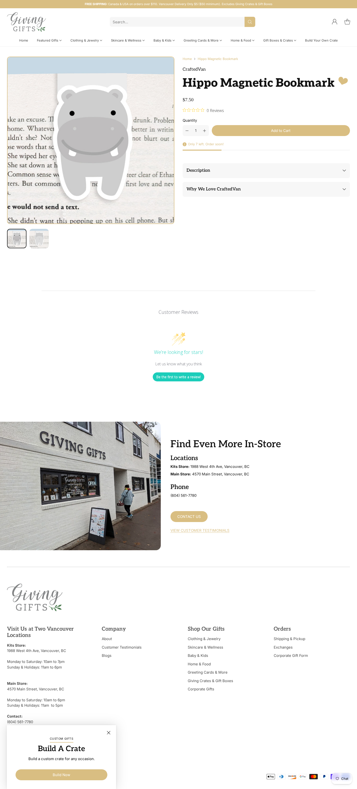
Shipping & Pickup (289, 638)
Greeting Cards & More (208, 672)
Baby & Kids (198, 655)
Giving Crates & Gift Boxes (210, 680)
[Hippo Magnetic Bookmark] (91, 140)
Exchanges (283, 647)
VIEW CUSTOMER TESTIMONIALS (200, 530)
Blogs (106, 655)
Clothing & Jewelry (204, 638)
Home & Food (199, 664)
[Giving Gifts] (26, 22)
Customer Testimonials (122, 647)
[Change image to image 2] (39, 238)
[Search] (250, 22)
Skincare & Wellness (205, 647)
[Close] (108, 732)
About (107, 638)
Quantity (190, 120)
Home (187, 59)
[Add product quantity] (204, 130)
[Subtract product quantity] (187, 130)
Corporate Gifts (201, 689)
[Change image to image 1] (16, 238)
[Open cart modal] (347, 21)
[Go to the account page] (334, 21)
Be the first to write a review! (178, 377)
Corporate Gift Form (291, 655)
